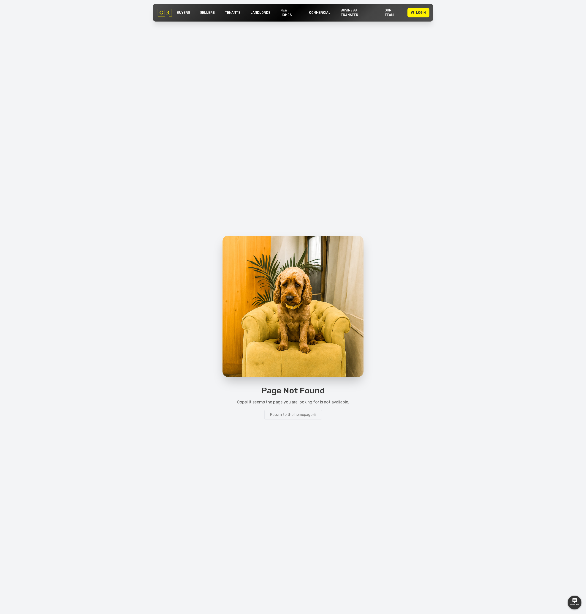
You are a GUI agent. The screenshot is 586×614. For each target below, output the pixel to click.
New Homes (286, 12)
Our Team (389, 12)
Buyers (183, 13)
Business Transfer (349, 12)
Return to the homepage (291, 414)
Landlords (260, 13)
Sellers (207, 13)
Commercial (320, 13)
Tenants (232, 13)
